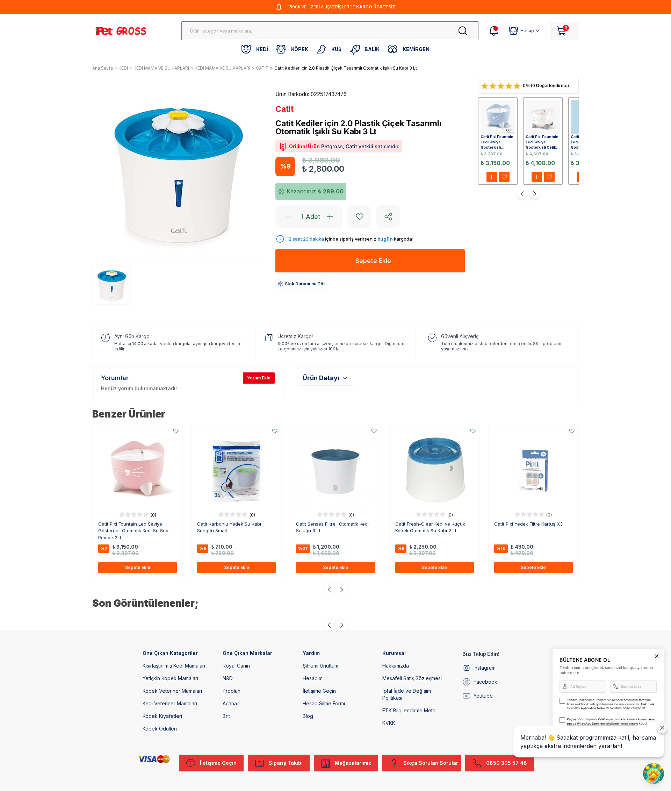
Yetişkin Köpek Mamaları (170, 678)
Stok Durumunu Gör (305, 283)
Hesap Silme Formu (325, 703)
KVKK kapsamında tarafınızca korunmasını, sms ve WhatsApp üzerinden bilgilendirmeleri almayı (611, 721)
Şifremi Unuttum (320, 666)
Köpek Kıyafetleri (162, 716)
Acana (230, 703)
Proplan (231, 691)
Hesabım (313, 678)
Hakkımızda (395, 666)
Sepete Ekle (137, 567)
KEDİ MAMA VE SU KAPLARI (161, 68)
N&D (228, 678)
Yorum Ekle (258, 377)
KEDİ (123, 68)
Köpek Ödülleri (160, 729)
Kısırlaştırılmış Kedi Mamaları (174, 666)
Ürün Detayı (321, 378)
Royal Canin (236, 666)
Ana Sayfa (102, 68)
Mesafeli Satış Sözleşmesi (412, 678)
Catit (284, 109)
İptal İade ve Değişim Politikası (406, 694)
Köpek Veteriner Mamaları (172, 691)
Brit (226, 716)
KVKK (388, 723)
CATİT (262, 68)
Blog (308, 716)
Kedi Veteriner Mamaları (170, 703)
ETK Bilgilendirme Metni (409, 710)
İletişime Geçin (319, 691)
